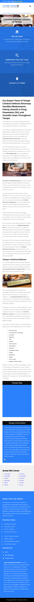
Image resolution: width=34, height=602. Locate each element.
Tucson (21, 482)
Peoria (6, 485)
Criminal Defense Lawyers (24, 13)
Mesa (6, 482)
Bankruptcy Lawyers (10, 524)
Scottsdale (22, 476)
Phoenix (21, 474)
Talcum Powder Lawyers (11, 536)
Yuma (21, 485)
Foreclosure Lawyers (10, 544)
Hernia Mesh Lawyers (10, 532)
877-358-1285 (9, 555)
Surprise (21, 478)
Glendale (7, 480)
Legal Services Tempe (12, 13)
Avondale (7, 474)
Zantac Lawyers (8, 539)
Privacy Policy (9, 558)
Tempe (21, 480)
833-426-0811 (18, 1)
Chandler (7, 476)
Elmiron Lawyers (9, 529)
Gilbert (6, 478)
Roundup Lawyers (9, 526)
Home (3, 13)
